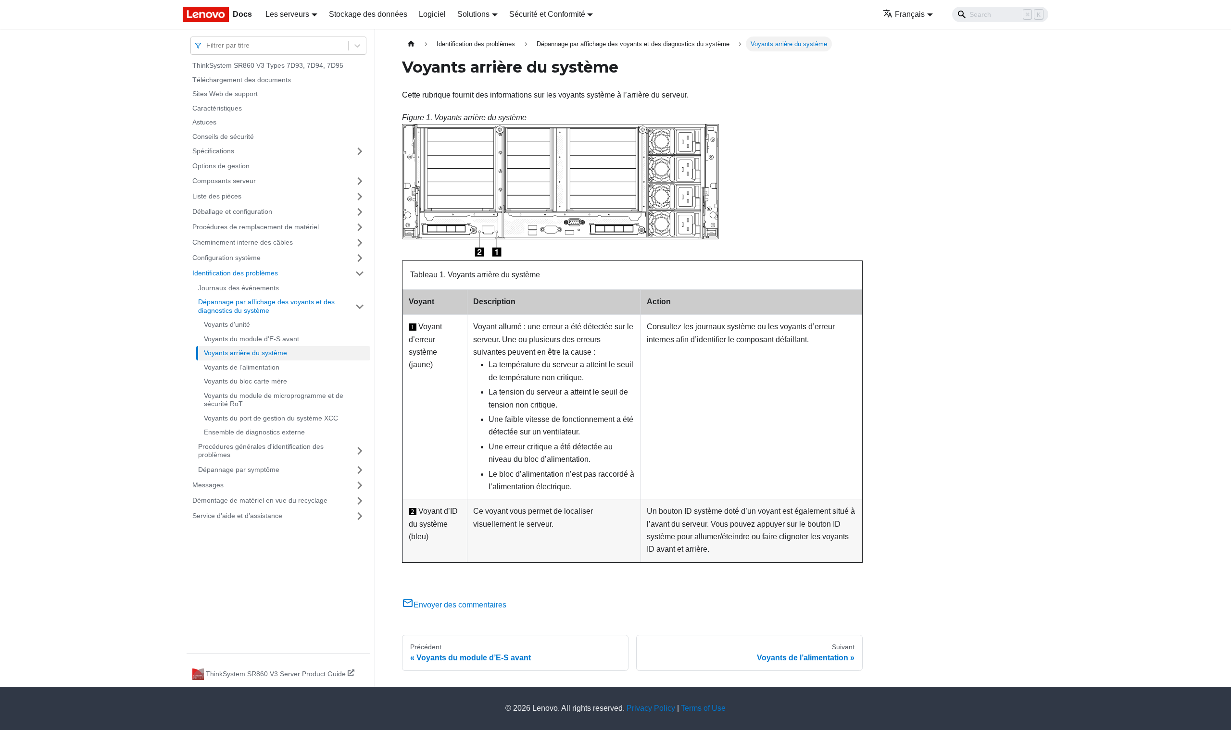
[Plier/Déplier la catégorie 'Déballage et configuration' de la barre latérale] (359, 212)
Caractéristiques (217, 108)
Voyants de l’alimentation (241, 367)
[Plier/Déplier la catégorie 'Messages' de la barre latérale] (359, 485)
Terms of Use (703, 708)
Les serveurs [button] (287, 14)
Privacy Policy (651, 708)
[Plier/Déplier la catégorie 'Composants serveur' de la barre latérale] (359, 181)
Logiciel (432, 14)
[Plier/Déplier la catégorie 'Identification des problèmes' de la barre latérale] (359, 273)
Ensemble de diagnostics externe (254, 432)
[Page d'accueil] (411, 44)
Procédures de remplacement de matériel (255, 227)
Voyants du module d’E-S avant (251, 339)
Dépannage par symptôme (238, 469)
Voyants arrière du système (245, 353)
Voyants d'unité (227, 324)
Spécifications (213, 151)
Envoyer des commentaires (460, 605)
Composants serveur (224, 181)
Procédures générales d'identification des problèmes (261, 451)
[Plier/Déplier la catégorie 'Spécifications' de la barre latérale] (359, 151)
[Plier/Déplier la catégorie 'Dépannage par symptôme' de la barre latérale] (359, 470)
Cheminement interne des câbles (242, 242)
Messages (208, 485)
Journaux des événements (238, 288)
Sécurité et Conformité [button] (547, 14)
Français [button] (910, 14)
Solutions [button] (473, 14)
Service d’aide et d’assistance (237, 516)
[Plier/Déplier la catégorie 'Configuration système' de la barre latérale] (359, 258)
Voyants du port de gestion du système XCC (271, 418)
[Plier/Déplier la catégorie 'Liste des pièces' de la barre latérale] (359, 196)
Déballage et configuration (232, 211)
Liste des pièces (216, 196)
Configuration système (226, 257)
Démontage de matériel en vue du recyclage (259, 500)
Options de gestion (221, 166)
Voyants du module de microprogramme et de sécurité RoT (273, 400)
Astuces (204, 122)
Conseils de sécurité (223, 136)
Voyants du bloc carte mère (245, 381)
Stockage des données (368, 14)
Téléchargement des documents (241, 80)
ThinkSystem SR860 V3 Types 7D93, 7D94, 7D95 (267, 65)
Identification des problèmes (235, 273)
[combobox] (207, 45)
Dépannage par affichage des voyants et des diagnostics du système (266, 306)
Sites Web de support (225, 94)
